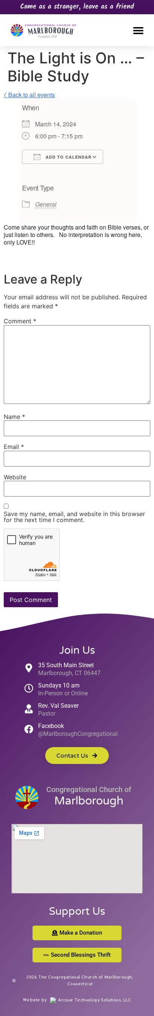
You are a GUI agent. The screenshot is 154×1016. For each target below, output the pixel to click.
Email (14, 447)
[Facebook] (28, 729)
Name (14, 417)
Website (15, 477)
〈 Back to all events (29, 94)
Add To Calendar (68, 157)
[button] (138, 30)
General (45, 204)
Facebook (51, 725)
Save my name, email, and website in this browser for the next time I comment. (74, 517)
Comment (20, 321)
